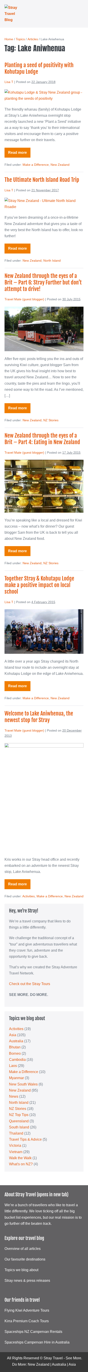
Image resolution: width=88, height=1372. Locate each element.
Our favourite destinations (25, 1259)
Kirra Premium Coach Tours (27, 1321)
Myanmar (16, 1078)
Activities (28, 896)
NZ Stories (50, 420)
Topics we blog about (21, 1270)
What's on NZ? (21, 1164)
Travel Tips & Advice (25, 1139)
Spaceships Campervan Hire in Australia (37, 1342)
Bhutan (15, 1047)
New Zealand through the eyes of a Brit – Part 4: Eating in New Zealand (42, 438)
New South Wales (23, 1084)
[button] (75, 14)
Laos (13, 1066)
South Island (19, 1127)
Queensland (19, 1121)
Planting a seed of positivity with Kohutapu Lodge (39, 68)
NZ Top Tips (18, 1115)
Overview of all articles (23, 1249)
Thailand (16, 1133)
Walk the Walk (20, 1158)
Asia (12, 1035)
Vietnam (15, 1152)
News (13, 1096)
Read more (19, 154)
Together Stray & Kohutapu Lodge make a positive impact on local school (39, 585)
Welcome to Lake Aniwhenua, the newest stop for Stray (39, 716)
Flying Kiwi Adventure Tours (27, 1310)
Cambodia (17, 1060)
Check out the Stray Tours (29, 984)
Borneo (15, 1053)
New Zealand (60, 164)
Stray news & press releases (27, 1280)
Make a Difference (36, 164)
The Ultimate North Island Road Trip (42, 179)
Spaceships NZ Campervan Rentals (33, 1332)
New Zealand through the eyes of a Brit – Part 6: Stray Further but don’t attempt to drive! (43, 282)
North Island (52, 260)
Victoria (15, 1145)
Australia (16, 1041)
